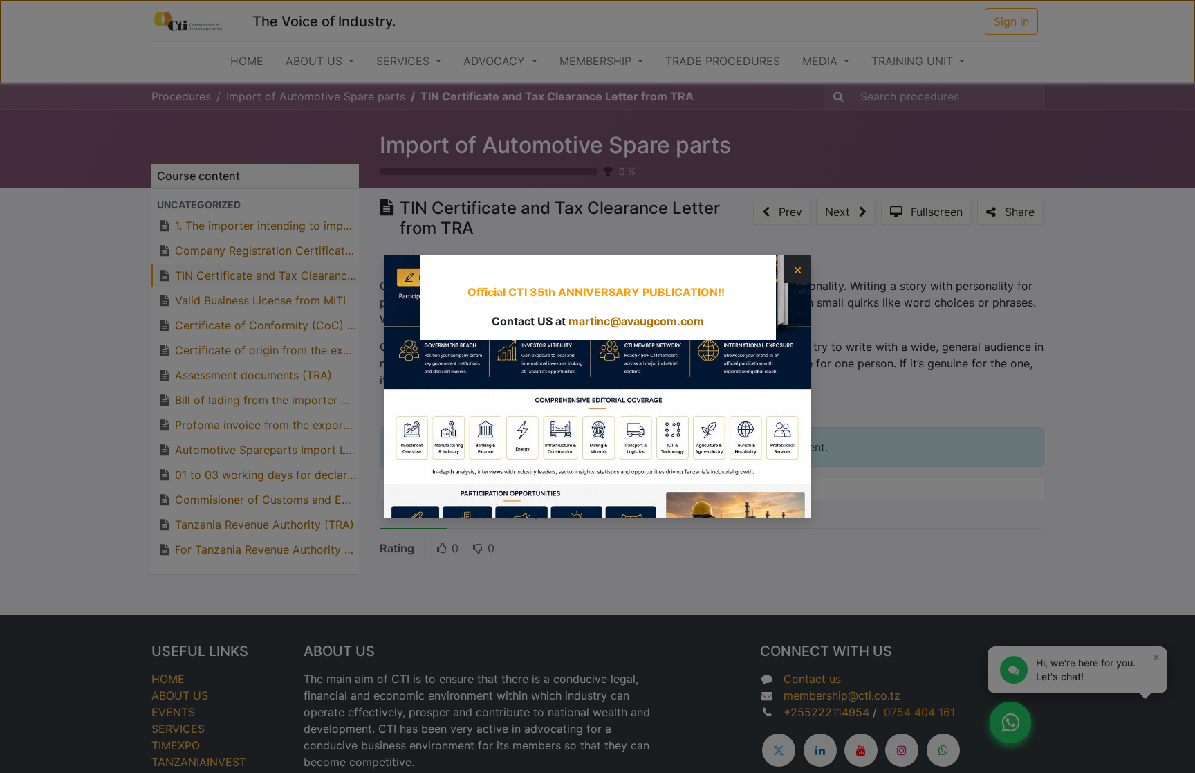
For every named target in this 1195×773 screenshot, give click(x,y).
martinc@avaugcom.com (636, 321)
